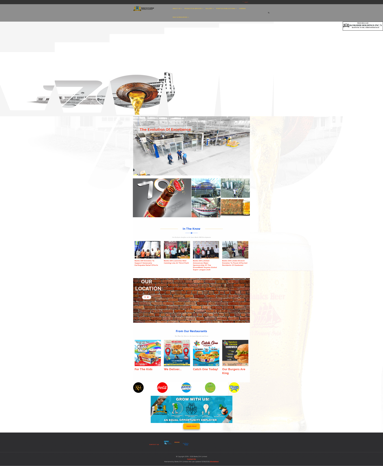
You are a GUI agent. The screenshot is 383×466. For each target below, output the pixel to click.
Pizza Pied (229, 369)
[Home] (143, 8)
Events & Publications (225, 8)
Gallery (209, 8)
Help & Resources (180, 17)
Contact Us (154, 444)
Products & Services (193, 8)
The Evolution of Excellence (165, 129)
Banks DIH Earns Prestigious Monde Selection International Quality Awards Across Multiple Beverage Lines (177, 265)
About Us (177, 8)
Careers (242, 8)
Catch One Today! (147, 369)
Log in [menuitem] (246, 2)
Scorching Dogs (204, 369)
